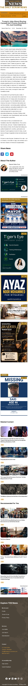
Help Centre (5, 663)
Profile (3, 611)
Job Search (5, 632)
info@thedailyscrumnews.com (9, 651)
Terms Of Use (5, 614)
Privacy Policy (5, 617)
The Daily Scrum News (13, 7)
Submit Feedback (6, 667)
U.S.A (13, 28)
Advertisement (5, 635)
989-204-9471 (5, 653)
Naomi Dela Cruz (14, 164)
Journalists (5, 629)
